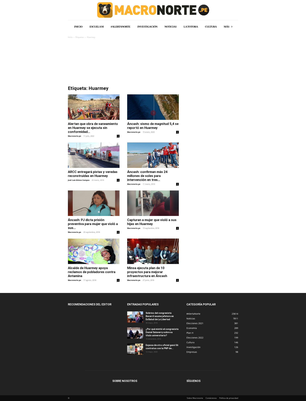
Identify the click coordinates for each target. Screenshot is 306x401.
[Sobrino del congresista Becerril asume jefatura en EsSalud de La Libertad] (135, 317)
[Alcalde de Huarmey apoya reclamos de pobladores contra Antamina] (94, 251)
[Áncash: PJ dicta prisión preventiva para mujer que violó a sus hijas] (94, 203)
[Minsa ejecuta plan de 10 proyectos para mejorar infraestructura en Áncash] (153, 251)
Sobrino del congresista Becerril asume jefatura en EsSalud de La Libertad (160, 316)
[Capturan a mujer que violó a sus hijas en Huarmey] (153, 203)
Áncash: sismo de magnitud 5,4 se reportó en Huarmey (152, 126)
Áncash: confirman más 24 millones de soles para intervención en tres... (147, 176)
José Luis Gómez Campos (78, 180)
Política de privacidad (228, 398)
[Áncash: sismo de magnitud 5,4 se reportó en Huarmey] (153, 107)
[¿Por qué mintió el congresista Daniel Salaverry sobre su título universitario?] (135, 333)
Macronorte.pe (74, 136)
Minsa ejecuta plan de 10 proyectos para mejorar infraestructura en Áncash (147, 272)
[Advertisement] (153, 63)
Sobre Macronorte (195, 398)
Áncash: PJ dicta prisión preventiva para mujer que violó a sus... (93, 224)
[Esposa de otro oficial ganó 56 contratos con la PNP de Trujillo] (135, 349)
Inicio (70, 37)
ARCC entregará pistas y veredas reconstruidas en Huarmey (92, 174)
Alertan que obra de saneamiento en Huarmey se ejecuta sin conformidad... (93, 128)
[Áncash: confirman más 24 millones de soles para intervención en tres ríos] (153, 155)
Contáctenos (211, 398)
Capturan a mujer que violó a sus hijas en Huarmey (151, 222)
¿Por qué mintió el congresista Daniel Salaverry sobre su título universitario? (162, 332)
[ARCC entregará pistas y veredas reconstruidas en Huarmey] (94, 155)
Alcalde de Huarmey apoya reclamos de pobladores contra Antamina (91, 272)
